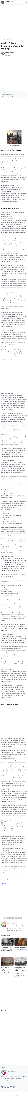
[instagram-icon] (8, 1087)
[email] (20, 918)
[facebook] (5, 918)
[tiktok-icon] (14, 1087)
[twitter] (8, 918)
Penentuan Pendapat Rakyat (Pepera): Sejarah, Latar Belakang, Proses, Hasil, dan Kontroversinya (20, 970)
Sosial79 (9, 2)
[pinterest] (17, 918)
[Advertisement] (14, 22)
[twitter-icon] (5, 1087)
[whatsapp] (11, 918)
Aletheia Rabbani (12, 1071)
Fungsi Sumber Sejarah (7, 96)
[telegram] (14, 918)
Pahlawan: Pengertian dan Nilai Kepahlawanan (20, 948)
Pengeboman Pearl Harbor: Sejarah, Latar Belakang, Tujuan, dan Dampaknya (6, 950)
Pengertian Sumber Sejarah (8, 92)
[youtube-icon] (11, 1087)
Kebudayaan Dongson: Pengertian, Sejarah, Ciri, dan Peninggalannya (7, 970)
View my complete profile (8, 1082)
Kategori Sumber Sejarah (8, 94)
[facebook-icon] (2, 1087)
